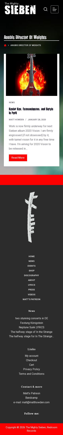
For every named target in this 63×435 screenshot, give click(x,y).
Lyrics (31, 285)
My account (31, 355)
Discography (31, 275)
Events (31, 266)
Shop (31, 271)
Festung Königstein (31, 323)
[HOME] (5, 45)
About (31, 280)
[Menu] (54, 9)
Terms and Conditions (31, 373)
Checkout (31, 360)
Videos (31, 294)
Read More (19, 158)
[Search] (45, 9)
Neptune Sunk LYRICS (31, 327)
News (12, 102)
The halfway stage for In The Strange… (31, 336)
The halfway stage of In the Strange (31, 332)
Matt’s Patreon (31, 299)
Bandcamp (31, 397)
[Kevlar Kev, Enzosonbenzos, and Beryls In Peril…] (31, 75)
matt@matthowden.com (36, 402)
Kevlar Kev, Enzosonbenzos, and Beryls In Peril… (31, 111)
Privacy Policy (31, 369)
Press (31, 290)
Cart (31, 364)
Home (32, 256)
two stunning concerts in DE (31, 318)
